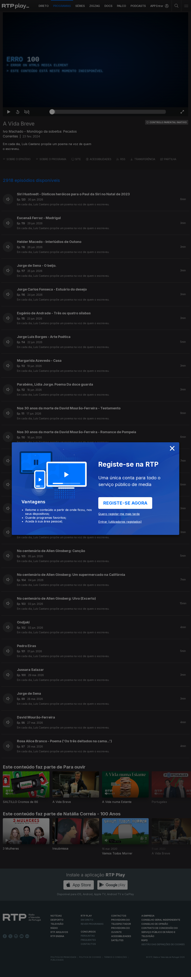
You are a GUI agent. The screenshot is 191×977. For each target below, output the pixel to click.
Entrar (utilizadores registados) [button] (120, 522)
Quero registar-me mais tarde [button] (119, 514)
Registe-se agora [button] (125, 503)
